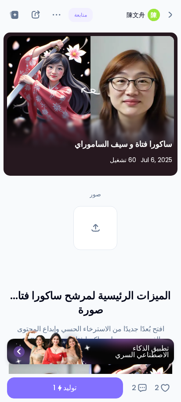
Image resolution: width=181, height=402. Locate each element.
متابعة (80, 14)
